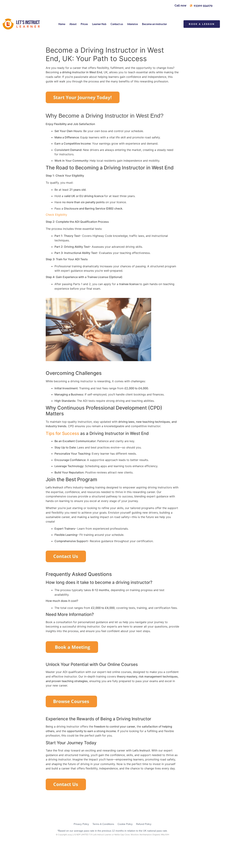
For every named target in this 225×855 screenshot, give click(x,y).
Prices (84, 24)
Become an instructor (154, 24)
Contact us (117, 24)
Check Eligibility (56, 214)
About (72, 24)
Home (61, 24)
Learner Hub (99, 24)
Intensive (132, 24)
